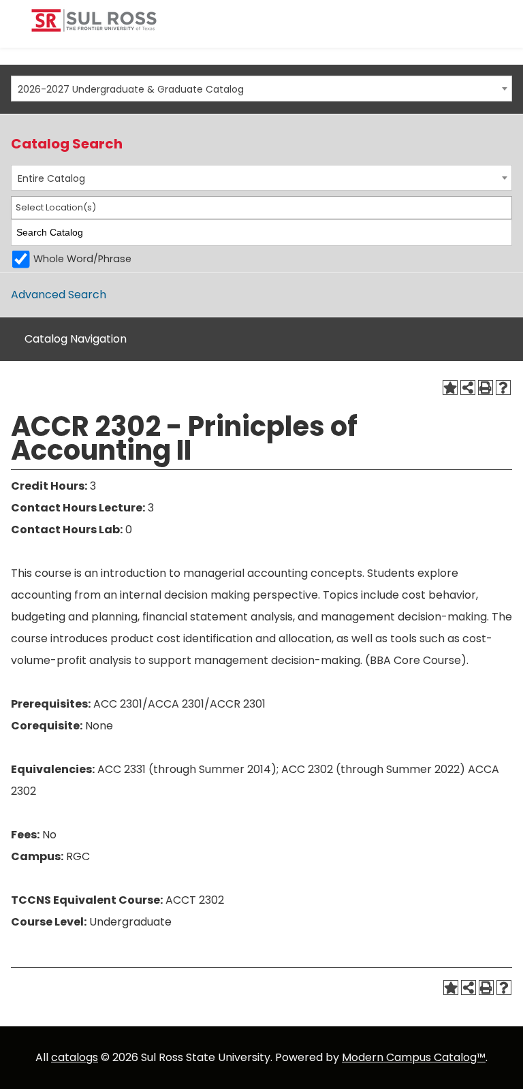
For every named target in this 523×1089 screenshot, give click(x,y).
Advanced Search (58, 294)
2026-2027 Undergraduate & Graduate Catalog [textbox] (131, 89)
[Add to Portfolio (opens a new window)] (450, 387)
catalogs (74, 1057)
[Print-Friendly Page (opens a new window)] (485, 387)
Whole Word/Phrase (82, 259)
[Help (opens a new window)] (503, 387)
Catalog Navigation (76, 339)
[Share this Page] (467, 387)
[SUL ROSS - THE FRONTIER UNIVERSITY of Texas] (94, 25)
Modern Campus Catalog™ (414, 1057)
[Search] (502, 232)
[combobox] (261, 88)
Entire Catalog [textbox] (51, 178)
